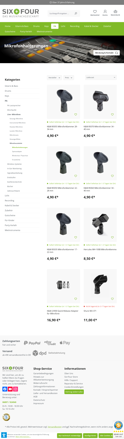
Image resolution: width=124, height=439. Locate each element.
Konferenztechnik (14, 182)
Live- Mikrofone (13, 114)
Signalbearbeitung (14, 173)
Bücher (10, 186)
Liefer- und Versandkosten (45, 393)
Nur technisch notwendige (70, 435)
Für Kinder (9, 220)
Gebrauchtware (13, 191)
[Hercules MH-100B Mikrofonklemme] (100, 224)
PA (6, 100)
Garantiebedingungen (43, 373)
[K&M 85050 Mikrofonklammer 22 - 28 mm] (63, 162)
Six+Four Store (71, 376)
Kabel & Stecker (12, 205)
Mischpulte (11, 110)
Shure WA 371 (90, 311)
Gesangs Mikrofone (16, 119)
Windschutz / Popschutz (20, 156)
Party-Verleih (11, 225)
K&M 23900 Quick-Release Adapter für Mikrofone (62, 312)
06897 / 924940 (9, 402)
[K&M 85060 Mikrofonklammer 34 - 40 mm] (100, 162)
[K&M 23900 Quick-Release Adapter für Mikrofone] (63, 285)
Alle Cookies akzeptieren (110, 435)
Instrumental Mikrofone (18, 123)
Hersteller (53, 77)
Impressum (38, 403)
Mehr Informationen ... (23, 437)
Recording (9, 200)
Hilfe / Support (71, 380)
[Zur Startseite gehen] (20, 13)
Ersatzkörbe (16, 160)
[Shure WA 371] (100, 285)
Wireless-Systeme (14, 164)
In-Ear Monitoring (14, 168)
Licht (7, 195)
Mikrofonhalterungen (20, 147)
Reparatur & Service (73, 383)
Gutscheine (10, 215)
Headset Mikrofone (16, 127)
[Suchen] (75, 13)
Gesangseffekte (15, 139)
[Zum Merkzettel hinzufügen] (75, 114)
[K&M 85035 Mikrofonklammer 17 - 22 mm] (63, 224)
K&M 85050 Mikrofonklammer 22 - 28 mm (62, 189)
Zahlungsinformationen (44, 386)
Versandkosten (55, 426)
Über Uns (68, 373)
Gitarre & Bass (11, 86)
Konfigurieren (90, 435)
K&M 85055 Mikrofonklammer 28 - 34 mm (62, 128)
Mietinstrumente (12, 230)
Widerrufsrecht (40, 383)
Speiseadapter (17, 151)
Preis (67, 77)
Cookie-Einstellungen (74, 387)
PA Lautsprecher (14, 105)
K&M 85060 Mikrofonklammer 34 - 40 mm (99, 189)
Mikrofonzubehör (16, 143)
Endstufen (11, 177)
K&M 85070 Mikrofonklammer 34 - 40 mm (99, 128)
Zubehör (9, 210)
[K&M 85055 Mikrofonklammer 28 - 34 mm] (63, 101)
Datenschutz (39, 400)
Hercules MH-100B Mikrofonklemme (100, 249)
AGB (35, 396)
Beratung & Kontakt (104, 52)
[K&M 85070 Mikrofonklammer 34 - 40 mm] (100, 101)
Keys (7, 96)
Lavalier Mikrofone (16, 131)
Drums (8, 91)
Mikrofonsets (14, 135)
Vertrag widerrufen (74, 391)
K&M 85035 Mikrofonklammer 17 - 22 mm (62, 250)
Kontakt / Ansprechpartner (45, 390)
